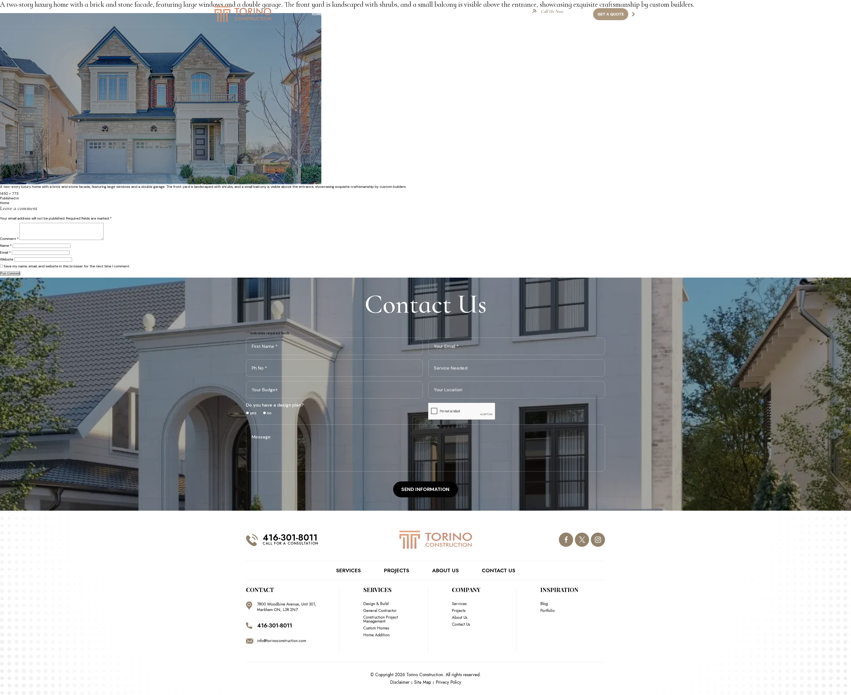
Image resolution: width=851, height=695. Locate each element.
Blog (470, 14)
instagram (598, 540)
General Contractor (380, 611)
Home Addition (376, 635)
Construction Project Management (380, 619)
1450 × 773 (9, 193)
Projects (420, 14)
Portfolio (547, 611)
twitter (582, 540)
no (267, 413)
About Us (448, 14)
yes (251, 413)
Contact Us (495, 14)
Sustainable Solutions (379, 14)
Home (317, 14)
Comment (9, 238)
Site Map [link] (422, 682)
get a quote (610, 14)
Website (6, 259)
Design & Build (375, 604)
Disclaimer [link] (400, 682)
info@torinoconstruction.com (281, 641)
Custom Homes (376, 628)
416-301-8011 (559, 16)
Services (339, 14)
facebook (566, 540)
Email (5, 252)
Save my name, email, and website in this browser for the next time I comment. (67, 266)
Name (6, 245)
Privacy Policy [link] (448, 682)
